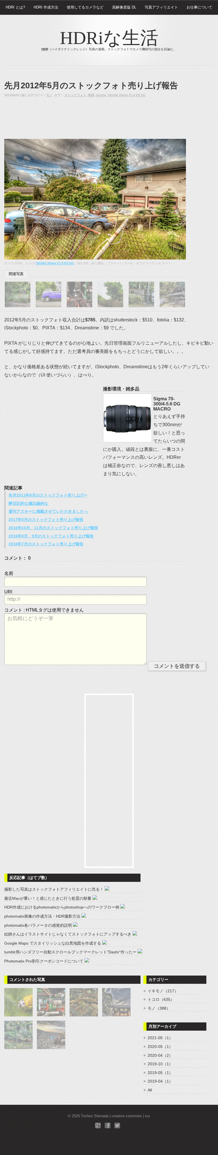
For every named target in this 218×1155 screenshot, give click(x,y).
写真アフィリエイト (161, 7)
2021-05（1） (160, 1037)
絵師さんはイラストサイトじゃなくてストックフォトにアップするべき (67, 934)
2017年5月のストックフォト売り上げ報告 (46, 519)
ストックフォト (75, 95)
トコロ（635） (161, 999)
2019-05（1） (160, 1072)
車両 (91, 95)
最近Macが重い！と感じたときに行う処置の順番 (47, 898)
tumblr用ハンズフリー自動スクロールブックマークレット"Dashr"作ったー (70, 952)
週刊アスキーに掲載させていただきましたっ (48, 511)
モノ (49, 95)
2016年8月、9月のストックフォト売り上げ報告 (51, 536)
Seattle (101, 95)
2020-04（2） (160, 1055)
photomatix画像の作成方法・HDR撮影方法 (42, 916)
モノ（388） (159, 1008)
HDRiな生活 (109, 38)
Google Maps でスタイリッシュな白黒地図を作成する (52, 943)
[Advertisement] (49, 118)
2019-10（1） (160, 1064)
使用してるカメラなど (85, 7)
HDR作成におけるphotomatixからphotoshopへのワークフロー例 (61, 907)
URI (8, 591)
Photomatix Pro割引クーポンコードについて (43, 961)
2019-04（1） (160, 1081)
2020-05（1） (160, 1046)
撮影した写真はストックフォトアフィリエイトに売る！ (54, 889)
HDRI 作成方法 (45, 7)
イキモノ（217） (163, 991)
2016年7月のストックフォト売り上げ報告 (46, 544)
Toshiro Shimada (94, 1116)
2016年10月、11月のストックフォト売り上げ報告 (53, 528)
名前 (8, 573)
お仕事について (199, 7)
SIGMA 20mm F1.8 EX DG (127, 95)
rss (147, 1116)
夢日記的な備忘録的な (28, 503)
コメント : (44, 610)
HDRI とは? (15, 7)
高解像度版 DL (124, 7)
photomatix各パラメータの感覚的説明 (38, 925)
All (150, 1090)
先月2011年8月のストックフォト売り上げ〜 (48, 495)
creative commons (127, 1116)
